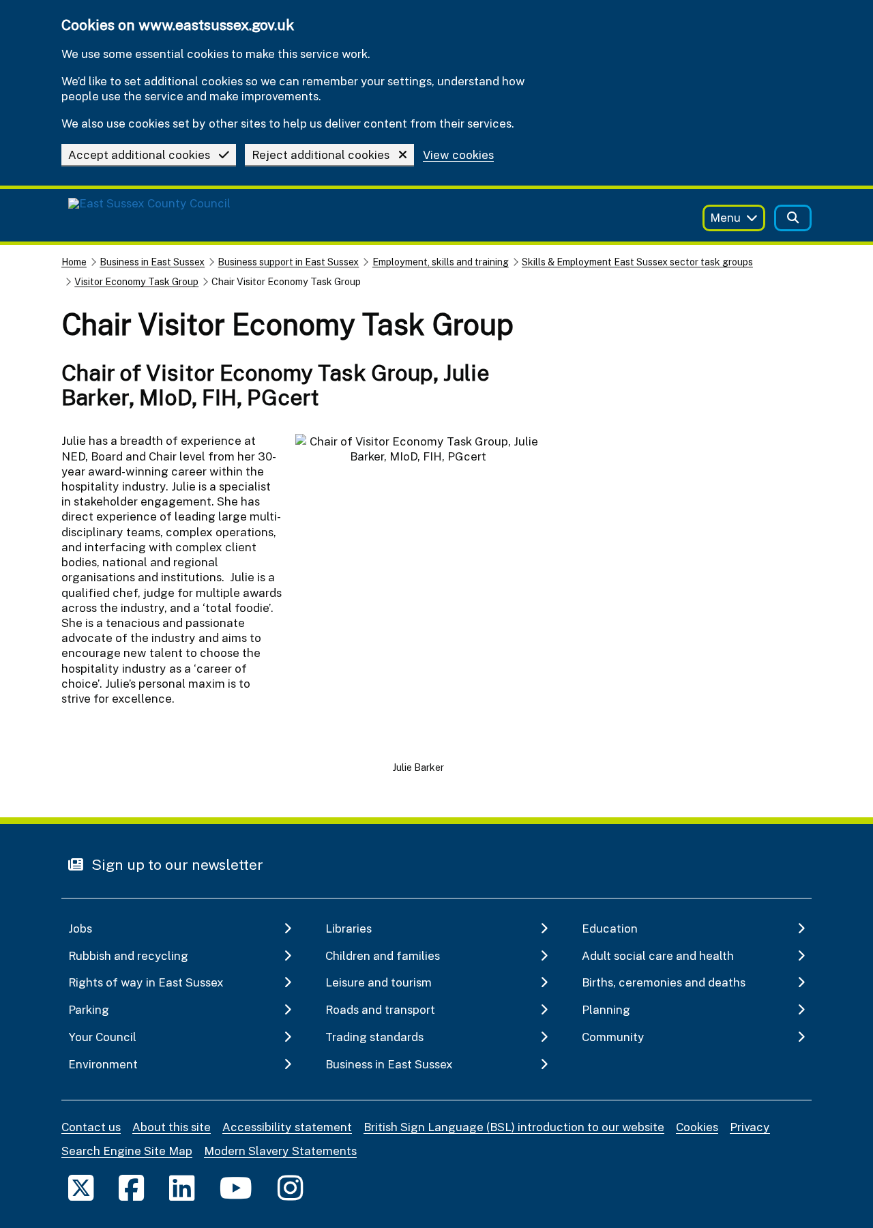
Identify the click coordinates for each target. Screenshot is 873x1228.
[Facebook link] (131, 1187)
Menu (725, 217)
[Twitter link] (80, 1187)
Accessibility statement (287, 1127)
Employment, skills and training (440, 261)
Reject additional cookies (320, 154)
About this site (171, 1127)
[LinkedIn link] (181, 1187)
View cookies (458, 155)
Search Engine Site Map (126, 1150)
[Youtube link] (236, 1187)
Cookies (697, 1127)
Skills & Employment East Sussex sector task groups (637, 261)
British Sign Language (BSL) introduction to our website (514, 1127)
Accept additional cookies (139, 154)
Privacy (750, 1127)
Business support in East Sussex (288, 261)
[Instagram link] (290, 1187)
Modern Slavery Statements (280, 1150)
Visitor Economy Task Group (136, 281)
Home (74, 261)
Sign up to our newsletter (175, 864)
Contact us (91, 1127)
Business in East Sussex (152, 261)
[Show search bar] (793, 218)
